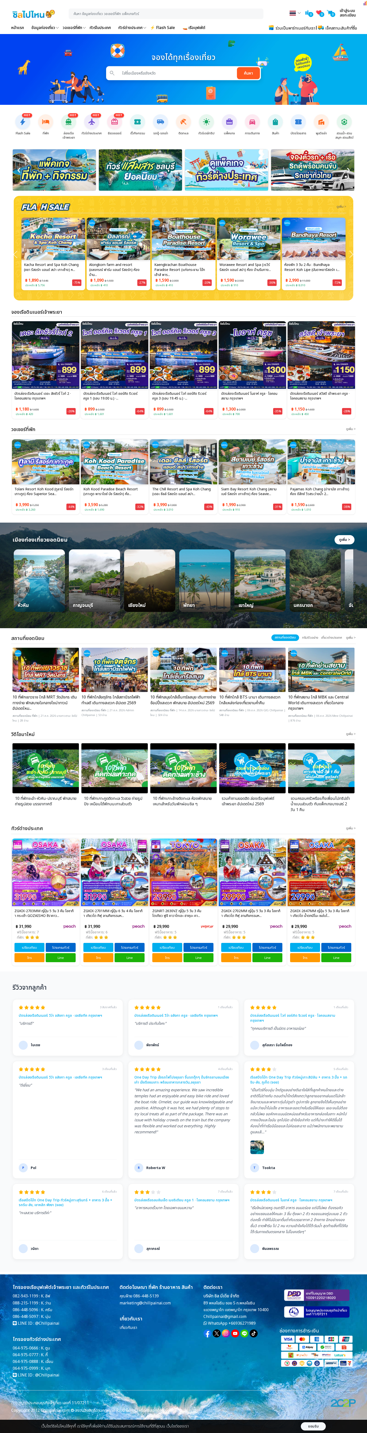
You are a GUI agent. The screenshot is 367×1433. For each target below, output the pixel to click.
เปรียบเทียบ (29, 947)
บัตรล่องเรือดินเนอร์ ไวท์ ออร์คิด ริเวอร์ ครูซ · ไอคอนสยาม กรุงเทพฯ (292, 1018)
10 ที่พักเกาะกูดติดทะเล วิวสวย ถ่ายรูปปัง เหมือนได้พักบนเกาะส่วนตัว (113, 801)
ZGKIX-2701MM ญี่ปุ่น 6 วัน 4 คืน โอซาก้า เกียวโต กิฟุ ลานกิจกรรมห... (44, 914)
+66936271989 (242, 1323)
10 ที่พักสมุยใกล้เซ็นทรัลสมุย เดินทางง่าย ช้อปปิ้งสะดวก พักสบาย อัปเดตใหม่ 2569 (183, 700)
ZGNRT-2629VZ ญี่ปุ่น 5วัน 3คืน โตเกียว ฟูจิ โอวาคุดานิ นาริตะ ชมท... (319, 914)
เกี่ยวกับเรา (128, 1328)
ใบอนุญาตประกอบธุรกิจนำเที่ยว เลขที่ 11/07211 (50, 1403)
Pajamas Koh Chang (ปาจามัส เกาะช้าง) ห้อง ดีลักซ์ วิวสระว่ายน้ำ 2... (319, 492)
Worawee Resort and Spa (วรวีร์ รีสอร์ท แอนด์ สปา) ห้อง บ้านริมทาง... (180, 267)
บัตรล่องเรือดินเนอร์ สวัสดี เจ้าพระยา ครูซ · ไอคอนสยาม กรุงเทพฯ (320, 396)
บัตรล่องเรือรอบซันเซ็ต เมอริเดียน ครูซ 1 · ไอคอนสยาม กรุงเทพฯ (181, 1200)
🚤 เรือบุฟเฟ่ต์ (194, 28)
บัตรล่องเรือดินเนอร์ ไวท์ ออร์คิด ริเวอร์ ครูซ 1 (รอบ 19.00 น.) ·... (110, 396)
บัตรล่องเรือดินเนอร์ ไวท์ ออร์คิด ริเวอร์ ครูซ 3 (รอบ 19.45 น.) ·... (179, 396)
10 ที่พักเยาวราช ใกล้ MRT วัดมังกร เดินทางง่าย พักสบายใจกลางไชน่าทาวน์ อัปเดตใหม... (44, 702)
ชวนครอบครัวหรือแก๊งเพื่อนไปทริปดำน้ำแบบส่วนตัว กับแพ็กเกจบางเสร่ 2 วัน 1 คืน (320, 804)
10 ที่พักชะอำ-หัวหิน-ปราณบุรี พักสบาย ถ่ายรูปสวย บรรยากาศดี (45, 801)
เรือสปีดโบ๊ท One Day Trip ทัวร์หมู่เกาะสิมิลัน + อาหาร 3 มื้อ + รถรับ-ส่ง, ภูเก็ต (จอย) (298, 1080)
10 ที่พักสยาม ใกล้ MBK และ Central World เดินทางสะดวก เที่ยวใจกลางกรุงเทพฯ (318, 702)
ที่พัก (34, 716)
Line (61, 957)
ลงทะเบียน (348, 15)
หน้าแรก (17, 28)
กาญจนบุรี (83, 606)
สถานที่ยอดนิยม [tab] (285, 637)
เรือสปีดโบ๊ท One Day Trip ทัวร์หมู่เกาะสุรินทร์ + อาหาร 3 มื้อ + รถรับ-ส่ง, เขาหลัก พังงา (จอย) (65, 1203)
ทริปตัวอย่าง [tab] (310, 637)
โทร (29, 957)
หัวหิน (23, 606)
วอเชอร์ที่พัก (72, 28)
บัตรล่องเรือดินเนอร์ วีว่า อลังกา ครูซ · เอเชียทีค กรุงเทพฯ (60, 1015)
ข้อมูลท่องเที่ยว (43, 28)
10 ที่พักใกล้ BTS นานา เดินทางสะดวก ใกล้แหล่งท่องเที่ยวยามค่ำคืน (249, 700)
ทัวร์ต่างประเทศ (130, 28)
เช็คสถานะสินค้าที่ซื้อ (340, 28)
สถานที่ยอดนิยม (21, 716)
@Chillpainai (47, 1323)
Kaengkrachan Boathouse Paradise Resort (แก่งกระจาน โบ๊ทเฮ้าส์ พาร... (115, 269)
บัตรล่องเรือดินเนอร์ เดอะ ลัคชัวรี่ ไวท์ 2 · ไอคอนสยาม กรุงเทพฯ (42, 396)
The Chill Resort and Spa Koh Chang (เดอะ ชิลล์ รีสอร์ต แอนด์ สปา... (181, 492)
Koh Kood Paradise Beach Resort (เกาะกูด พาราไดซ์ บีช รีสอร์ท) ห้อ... (110, 492)
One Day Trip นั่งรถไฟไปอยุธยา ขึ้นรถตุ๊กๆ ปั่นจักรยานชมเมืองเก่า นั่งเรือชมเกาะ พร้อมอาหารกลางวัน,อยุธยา (181, 1080)
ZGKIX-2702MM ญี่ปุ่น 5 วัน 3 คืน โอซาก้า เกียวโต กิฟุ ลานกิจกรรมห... (181, 914)
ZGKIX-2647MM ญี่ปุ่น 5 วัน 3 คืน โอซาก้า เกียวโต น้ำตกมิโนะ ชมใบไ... (250, 914)
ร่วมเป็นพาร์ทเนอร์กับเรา (295, 28)
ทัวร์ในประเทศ (100, 28)
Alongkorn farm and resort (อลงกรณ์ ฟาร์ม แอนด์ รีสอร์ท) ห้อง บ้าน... (50, 269)
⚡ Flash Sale (162, 28)
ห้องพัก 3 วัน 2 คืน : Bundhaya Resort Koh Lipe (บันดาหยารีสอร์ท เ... (247, 267)
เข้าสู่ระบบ (347, 11)
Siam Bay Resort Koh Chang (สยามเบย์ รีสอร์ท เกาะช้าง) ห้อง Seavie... (249, 492)
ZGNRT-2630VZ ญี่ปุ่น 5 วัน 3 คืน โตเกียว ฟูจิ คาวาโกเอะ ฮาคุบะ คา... (107, 914)
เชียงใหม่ (137, 606)
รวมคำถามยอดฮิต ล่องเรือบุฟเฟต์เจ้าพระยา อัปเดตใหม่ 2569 (248, 801)
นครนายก (303, 606)
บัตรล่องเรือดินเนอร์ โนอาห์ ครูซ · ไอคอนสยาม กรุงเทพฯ (249, 396)
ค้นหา (248, 73)
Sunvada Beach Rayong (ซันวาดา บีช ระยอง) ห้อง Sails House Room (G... (313, 267)
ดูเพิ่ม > (344, 539)
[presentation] (18, 170)
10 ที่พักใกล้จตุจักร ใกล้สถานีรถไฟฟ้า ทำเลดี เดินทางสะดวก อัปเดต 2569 (110, 700)
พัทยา (189, 606)
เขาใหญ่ (246, 606)
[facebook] (207, 1333)
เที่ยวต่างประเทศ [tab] (331, 637)
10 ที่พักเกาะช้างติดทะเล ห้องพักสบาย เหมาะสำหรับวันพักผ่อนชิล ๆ (182, 801)
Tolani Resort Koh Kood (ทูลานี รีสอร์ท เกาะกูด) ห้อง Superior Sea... (43, 492)
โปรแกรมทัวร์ (60, 947)
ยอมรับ (313, 1426)
